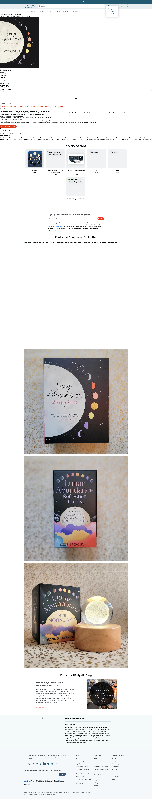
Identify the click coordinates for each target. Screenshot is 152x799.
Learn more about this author (73, 746)
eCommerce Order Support (101, 766)
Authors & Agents (98, 758)
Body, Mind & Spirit (5, 134)
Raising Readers (98, 783)
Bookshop (33, 106)
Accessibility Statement (82, 776)
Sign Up (100, 219)
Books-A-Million (24, 106)
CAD (112, 14)
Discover (50, 11)
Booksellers (97, 785)
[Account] (122, 6)
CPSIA (113, 779)
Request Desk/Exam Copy (8, 126)
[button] (76, 69)
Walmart (61, 106)
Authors (41, 11)
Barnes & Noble (12, 106)
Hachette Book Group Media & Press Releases (83, 780)
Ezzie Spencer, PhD (7, 70)
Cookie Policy (115, 764)
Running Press (4, 80)
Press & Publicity (80, 784)
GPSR (113, 782)
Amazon (3, 106)
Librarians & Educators (100, 764)
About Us (75, 11)
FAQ (95, 777)
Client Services (98, 761)
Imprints (65, 11)
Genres (33, 11)
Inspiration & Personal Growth (20, 134)
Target (54, 106)
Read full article (39, 707)
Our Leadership (80, 761)
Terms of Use (115, 758)
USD (112, 11)
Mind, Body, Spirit (5, 130)
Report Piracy (115, 774)
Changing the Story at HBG (83, 774)
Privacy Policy (115, 761)
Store (58, 11)
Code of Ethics (115, 766)
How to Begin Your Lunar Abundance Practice (49, 684)
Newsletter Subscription (82, 766)
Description (3, 108)
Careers (96, 772)
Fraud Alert (115, 776)
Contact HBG (97, 775)
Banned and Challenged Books (82, 770)
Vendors (96, 780)
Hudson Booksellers (44, 106)
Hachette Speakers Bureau (101, 769)
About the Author (5, 135)
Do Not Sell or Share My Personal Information (118, 770)
